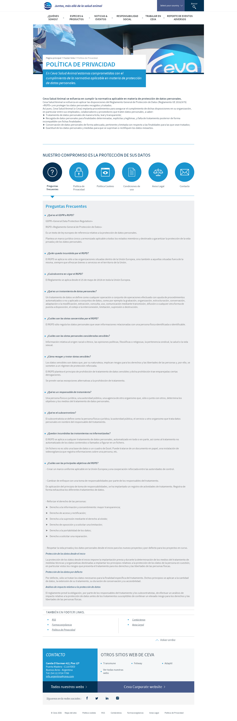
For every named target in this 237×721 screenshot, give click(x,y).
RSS (54, 620)
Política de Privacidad (63, 630)
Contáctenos (138, 620)
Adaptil (168, 663)
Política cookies (89, 713)
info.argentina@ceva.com (60, 676)
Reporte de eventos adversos (180, 18)
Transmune (109, 663)
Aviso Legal (138, 625)
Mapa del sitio (71, 713)
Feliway (138, 663)
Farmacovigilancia (62, 625)
